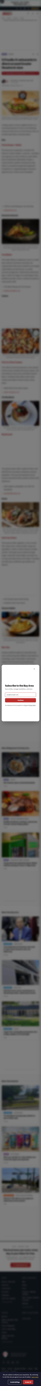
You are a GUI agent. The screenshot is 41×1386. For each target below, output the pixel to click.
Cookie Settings (15, 1382)
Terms (25, 705)
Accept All (28, 1382)
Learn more (34, 1377)
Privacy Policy (32, 705)
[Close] (34, 669)
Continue (20, 700)
